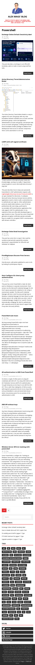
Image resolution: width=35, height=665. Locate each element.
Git (17, 572)
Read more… (28, 73)
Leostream (27, 582)
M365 (12, 585)
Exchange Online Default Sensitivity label (17, 35)
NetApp (11, 592)
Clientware (6, 562)
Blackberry (26, 555)
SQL (18, 608)
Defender (13, 565)
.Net (4, 548)
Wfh (16, 615)
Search (20, 602)
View (28, 612)
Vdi (23, 612)
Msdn (4, 592)
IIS (11, 578)
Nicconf (25, 592)
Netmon (17, 592)
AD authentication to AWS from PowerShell (17, 372)
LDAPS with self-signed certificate (14, 142)
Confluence (26, 562)
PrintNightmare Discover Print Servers (16, 255)
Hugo (22, 661)
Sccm (14, 602)
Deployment (22, 565)
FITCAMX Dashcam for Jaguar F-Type (13, 536)
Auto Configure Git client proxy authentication (13, 276)
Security (27, 602)
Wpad (17, 619)
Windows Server (8, 619)
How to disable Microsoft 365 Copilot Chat (14, 530)
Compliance (16, 562)
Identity (5, 578)
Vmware (5, 615)
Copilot (5, 565)
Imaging (16, 578)
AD (8, 548)
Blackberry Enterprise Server (12, 558)
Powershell (6, 598)
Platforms (28, 595)
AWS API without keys (10, 405)
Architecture (7, 552)
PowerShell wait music (10, 316)
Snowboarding (26, 605)
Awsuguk (21, 552)
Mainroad (28, 661)
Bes (11, 555)
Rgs (4, 602)
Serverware (6, 605)
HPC (13, 575)
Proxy (14, 598)
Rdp (20, 598)
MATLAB (15, 588)
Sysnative (25, 608)
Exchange (22, 568)
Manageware (7, 588)
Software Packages (9, 608)
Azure (28, 552)
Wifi (21, 615)
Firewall (5, 572)
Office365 (5, 595)
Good (22, 572)
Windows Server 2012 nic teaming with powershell (16, 448)
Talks (4, 612)
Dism (15, 568)
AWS (14, 552)
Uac (19, 612)
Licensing (6, 585)
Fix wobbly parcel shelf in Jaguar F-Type (13, 533)
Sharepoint (15, 605)
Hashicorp (6, 575)
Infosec (24, 578)
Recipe (25, 598)
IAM (24, 575)
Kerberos (5, 582)
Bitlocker (18, 555)
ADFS (13, 548)
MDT (21, 588)
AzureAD (5, 555)
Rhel (8, 602)
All (24, 548)
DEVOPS (5, 568)
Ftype (12, 572)
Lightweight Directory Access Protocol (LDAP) (17, 194)
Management (20, 585)
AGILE (18, 548)
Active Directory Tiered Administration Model (16, 80)
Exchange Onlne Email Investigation (15, 232)
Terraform (12, 612)
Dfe (11, 568)
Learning (18, 582)
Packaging (19, 595)
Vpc (11, 615)
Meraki (27, 588)
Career (25, 558)
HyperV (18, 575)
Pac (12, 595)
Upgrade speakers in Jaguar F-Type (12, 539)
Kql (12, 582)
